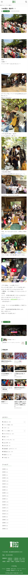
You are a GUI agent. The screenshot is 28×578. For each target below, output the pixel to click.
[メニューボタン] (2, 2)
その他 (6, 457)
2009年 (5, 519)
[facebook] (12, 566)
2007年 (5, 525)
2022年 (5, 481)
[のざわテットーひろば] (14, 2)
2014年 (5, 504)
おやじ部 (7, 445)
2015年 (5, 501)
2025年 (5, 472)
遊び (6, 436)
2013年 (5, 507)
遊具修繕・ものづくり (10, 448)
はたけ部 (7, 442)
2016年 (5, 498)
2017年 (5, 496)
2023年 (5, 478)
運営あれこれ (8, 451)
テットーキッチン (9, 439)
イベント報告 (6, 11)
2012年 (5, 510)
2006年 (5, 528)
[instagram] (14, 566)
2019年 (5, 490)
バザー (6, 427)
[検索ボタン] (26, 2)
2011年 (5, 513)
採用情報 (8, 568)
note (21, 570)
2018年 (5, 492)
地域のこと (7, 454)
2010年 (5, 516)
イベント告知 (8, 424)
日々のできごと (9, 433)
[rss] (16, 566)
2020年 (5, 487)
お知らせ (7, 421)
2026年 (5, 469)
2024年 (5, 475)
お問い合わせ (13, 568)
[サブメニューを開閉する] (25, 422)
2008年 (5, 522)
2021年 (5, 484)
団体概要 (8, 570)
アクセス (4, 568)
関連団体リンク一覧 (15, 570)
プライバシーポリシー (21, 568)
